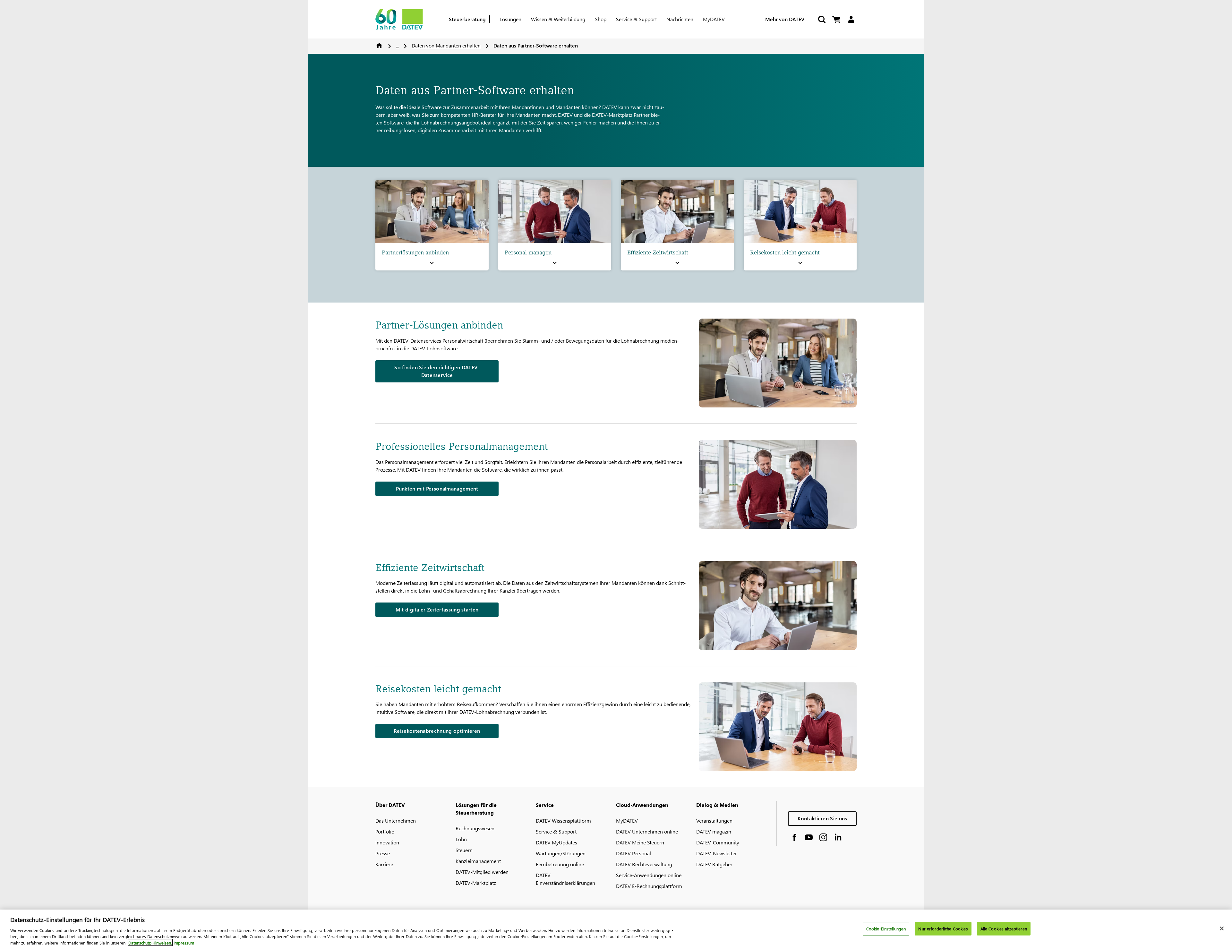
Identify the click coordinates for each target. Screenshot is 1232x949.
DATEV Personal (633, 853)
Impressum (184, 942)
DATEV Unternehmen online (647, 831)
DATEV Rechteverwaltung (644, 864)
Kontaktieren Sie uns (822, 818)
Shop (600, 19)
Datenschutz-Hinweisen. (150, 942)
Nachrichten (679, 19)
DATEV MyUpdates (556, 842)
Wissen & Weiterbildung (558, 19)
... (397, 45)
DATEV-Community (717, 842)
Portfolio (384, 831)
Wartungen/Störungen (561, 853)
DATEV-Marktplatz (476, 882)
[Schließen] (1222, 928)
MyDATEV (714, 19)
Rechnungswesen (475, 828)
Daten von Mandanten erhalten (446, 45)
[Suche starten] (821, 19)
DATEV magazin (713, 831)
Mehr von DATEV (784, 19)
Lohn (461, 839)
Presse (382, 853)
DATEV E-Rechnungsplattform (649, 886)
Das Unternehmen (395, 820)
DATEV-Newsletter (716, 853)
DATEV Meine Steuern (640, 842)
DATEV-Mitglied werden (482, 871)
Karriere (384, 864)
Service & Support (636, 19)
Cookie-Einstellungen (886, 928)
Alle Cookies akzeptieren (1003, 928)
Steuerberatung (467, 19)
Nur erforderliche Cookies (943, 928)
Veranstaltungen (714, 820)
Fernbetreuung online (560, 864)
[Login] (851, 19)
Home (379, 45)
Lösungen (510, 19)
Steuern (464, 850)
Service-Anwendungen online (648, 875)
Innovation (387, 842)
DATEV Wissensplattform (563, 820)
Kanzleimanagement (478, 861)
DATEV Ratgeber (714, 864)
